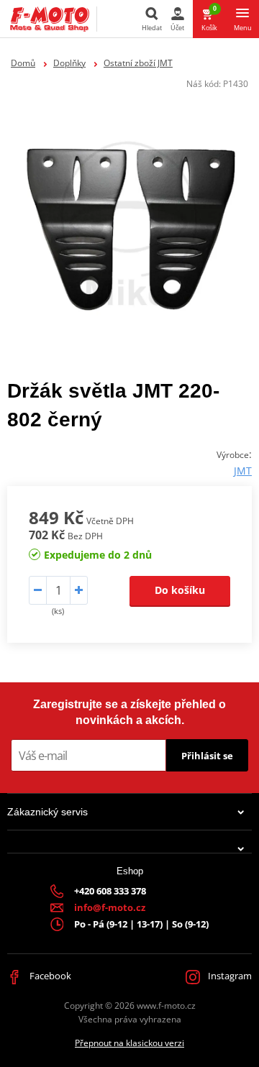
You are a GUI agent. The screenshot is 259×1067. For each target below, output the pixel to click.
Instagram (229, 975)
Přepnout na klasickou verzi (129, 1043)
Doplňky (69, 63)
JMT (243, 470)
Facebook (49, 975)
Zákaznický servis (47, 812)
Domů (23, 63)
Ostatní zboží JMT (138, 63)
